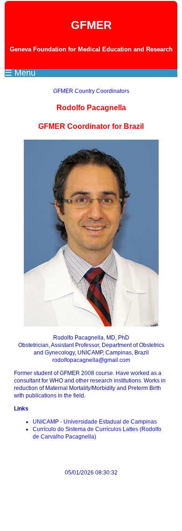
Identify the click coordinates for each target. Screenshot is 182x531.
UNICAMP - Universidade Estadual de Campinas (95, 421)
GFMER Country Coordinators (91, 91)
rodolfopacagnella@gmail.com (91, 360)
